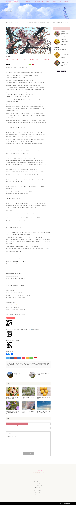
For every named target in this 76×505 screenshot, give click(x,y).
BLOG (35, 494)
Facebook (9, 503)
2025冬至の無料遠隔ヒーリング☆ (60, 49)
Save (35, 357)
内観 (35, 22)
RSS (11, 503)
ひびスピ (15, 22)
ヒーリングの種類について (38, 1)
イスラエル (22, 364)
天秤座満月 (36, 364)
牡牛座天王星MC (41, 364)
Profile (35, 496)
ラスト (34, 364)
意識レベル (41, 22)
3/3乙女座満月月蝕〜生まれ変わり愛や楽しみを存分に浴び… (65, 35)
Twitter (7, 503)
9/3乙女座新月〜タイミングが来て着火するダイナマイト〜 (43, 412)
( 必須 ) (9, 433)
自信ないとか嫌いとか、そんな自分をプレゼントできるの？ (12, 398)
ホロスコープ (32, 22)
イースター (26, 364)
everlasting (12, 363)
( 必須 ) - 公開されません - (12, 436)
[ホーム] (6, 21)
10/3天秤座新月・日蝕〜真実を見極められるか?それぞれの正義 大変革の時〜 (12, 412)
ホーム (35, 478)
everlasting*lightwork (67, 503)
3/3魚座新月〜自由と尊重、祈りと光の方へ (43, 398)
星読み (44, 22)
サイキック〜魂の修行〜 (37, 492)
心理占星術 (37, 22)
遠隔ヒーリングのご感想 (64, 1)
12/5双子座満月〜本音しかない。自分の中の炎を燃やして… (65, 56)
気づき (47, 22)
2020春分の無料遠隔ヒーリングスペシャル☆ (28, 398)
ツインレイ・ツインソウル (26, 22)
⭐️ (16, 304)
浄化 (48, 22)
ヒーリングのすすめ (26, 1)
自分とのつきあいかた (53, 22)
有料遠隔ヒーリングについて (51, 1)
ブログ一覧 (10, 22)
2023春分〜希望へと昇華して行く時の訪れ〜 (28, 412)
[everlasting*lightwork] (38, 473)
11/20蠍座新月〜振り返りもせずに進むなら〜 (64, 64)
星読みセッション (36, 481)
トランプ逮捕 (30, 364)
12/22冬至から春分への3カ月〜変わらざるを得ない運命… (65, 43)
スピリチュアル (19, 22)
